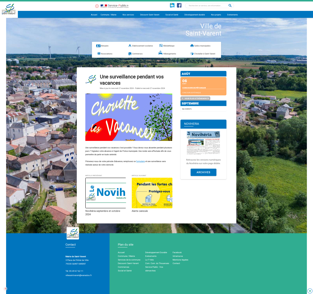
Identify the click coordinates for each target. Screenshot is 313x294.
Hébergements (169, 54)
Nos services (128, 15)
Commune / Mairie (108, 15)
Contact (176, 263)
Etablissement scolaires (142, 46)
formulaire (140, 161)
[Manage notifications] (5, 289)
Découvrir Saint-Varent (149, 15)
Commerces (137, 54)
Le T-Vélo (149, 260)
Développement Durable (156, 252)
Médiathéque (168, 46)
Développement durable (194, 15)
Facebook (177, 252)
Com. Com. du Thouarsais (157, 263)
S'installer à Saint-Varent (204, 54)
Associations (106, 54)
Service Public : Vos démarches (154, 269)
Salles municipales (202, 46)
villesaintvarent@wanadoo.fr (79, 275)
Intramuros (178, 256)
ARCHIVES (203, 172)
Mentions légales (180, 260)
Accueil (94, 15)
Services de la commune (129, 260)
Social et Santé (171, 15)
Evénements (232, 15)
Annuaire (104, 46)
